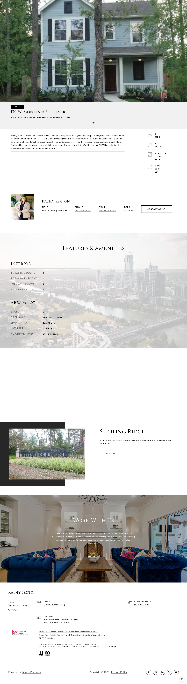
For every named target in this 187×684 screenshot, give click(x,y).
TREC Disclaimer (47, 638)
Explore (110, 453)
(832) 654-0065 (83, 210)
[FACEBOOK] (148, 672)
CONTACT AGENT (156, 209)
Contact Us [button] (93, 556)
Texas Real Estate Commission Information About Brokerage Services (73, 635)
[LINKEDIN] (162, 672)
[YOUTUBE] (176, 672)
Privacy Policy (119, 672)
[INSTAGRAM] (155, 672)
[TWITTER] (169, 672)
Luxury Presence (31, 672)
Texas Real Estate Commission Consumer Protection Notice (68, 631)
